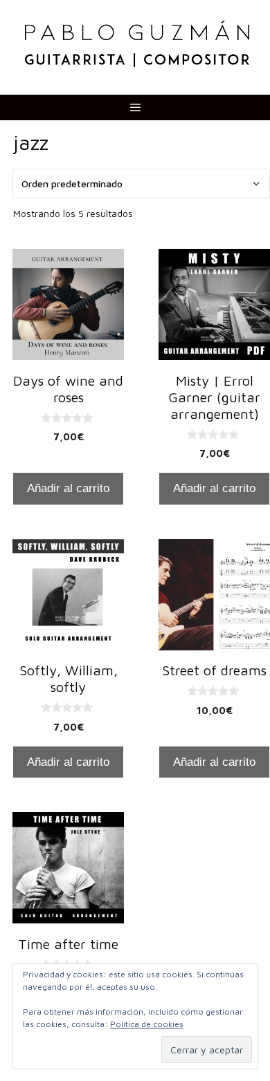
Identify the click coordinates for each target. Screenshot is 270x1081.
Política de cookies (146, 1024)
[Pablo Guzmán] (137, 43)
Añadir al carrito (68, 488)
